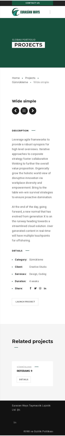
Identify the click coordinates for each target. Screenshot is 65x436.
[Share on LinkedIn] (45, 288)
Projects (30, 78)
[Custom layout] (15, 110)
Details (23, 379)
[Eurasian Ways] (26, 12)
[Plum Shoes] (32, 110)
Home (16, 78)
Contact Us (32, 3)
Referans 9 (24, 370)
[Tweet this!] (35, 288)
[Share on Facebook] (30, 288)
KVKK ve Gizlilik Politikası (38, 431)
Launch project (25, 302)
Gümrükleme (36, 259)
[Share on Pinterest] (40, 288)
